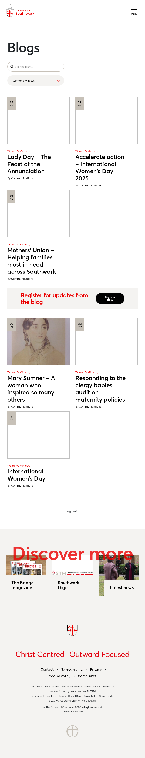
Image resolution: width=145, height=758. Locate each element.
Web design (68, 711)
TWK (80, 711)
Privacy (96, 669)
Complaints (87, 676)
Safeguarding (72, 669)
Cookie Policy (59, 676)
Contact (47, 669)
